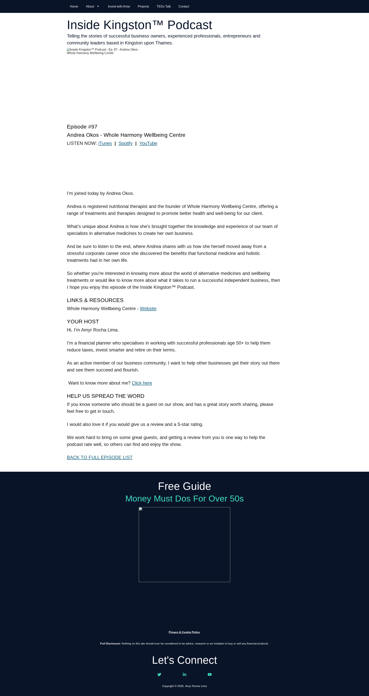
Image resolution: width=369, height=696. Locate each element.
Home (74, 6)
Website (148, 308)
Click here (142, 383)
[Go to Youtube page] (210, 674)
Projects (143, 6)
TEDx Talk (164, 6)
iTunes (105, 143)
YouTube (148, 143)
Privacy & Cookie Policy (184, 632)
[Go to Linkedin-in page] (184, 674)
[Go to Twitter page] (159, 674)
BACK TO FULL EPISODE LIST (100, 457)
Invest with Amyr (119, 6)
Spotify (126, 143)
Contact (184, 6)
